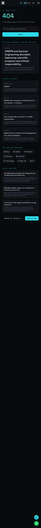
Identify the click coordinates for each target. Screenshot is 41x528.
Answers (29, 152)
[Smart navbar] (21, 3)
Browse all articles (12, 218)
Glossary (9, 156)
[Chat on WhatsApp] (36, 523)
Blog (7, 152)
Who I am (23, 161)
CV (33, 161)
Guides (18, 152)
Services (21, 156)
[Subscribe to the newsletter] (36, 517)
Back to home (32, 218)
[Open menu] (38, 3)
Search (20, 34)
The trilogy (10, 161)
